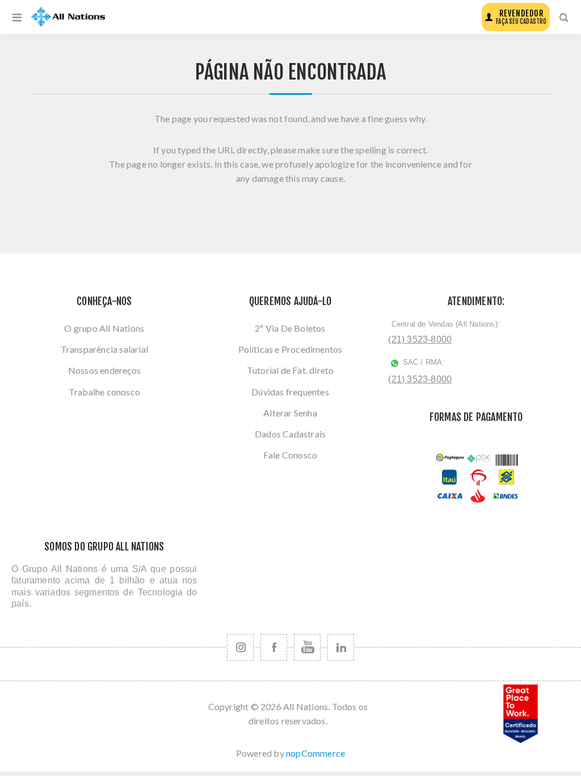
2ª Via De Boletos (290, 328)
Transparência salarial (104, 349)
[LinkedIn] (340, 647)
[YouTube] (307, 647)
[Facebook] (273, 647)
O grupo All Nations (104, 328)
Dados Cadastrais (290, 433)
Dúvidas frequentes (290, 391)
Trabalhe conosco (104, 391)
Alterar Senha (290, 412)
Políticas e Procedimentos (290, 349)
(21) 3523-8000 (420, 339)
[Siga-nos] (240, 647)
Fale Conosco (290, 454)
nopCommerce (315, 753)
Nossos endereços (104, 370)
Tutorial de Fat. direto (290, 370)
